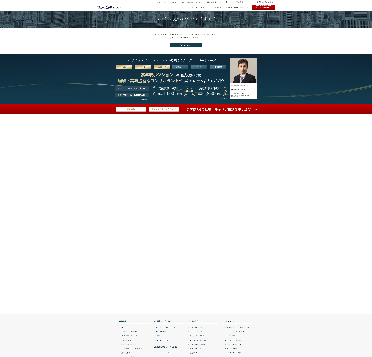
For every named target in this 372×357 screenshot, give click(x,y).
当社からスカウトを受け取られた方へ (192, 2)
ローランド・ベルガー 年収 (232, 340)
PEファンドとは (126, 327)
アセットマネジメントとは (129, 332)
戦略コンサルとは (195, 349)
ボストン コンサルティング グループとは (236, 332)
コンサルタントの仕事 (197, 332)
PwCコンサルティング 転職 (232, 353)
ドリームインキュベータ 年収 (233, 344)
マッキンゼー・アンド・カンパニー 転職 (236, 327)
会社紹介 (174, 2)
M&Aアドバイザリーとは (128, 344)
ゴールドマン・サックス (163, 353)
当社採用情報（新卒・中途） (214, 2)
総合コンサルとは (195, 353)
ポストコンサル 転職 (161, 340)
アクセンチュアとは (230, 349)
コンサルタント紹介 (161, 2)
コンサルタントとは (196, 327)
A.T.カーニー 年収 (229, 336)
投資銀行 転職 (125, 353)
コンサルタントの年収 (197, 336)
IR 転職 (157, 336)
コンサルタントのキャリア (198, 340)
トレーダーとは (126, 340)
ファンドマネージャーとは (129, 336)
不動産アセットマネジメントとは (131, 349)
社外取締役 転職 (160, 332)
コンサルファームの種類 (197, 344)
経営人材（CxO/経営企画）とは (165, 327)
